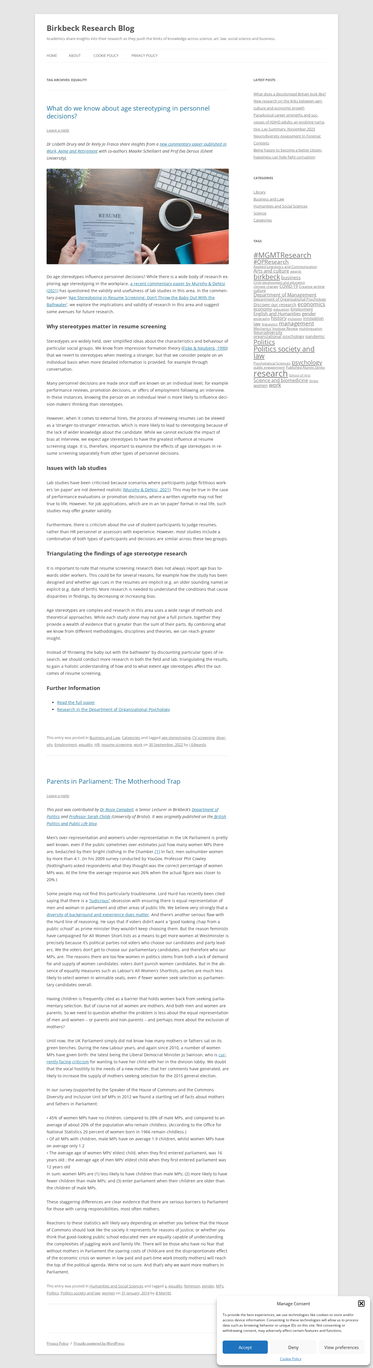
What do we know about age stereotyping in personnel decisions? (128, 112)
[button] (361, 1303)
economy (263, 309)
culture (260, 290)
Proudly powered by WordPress (99, 1343)
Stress (313, 381)
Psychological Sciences (272, 363)
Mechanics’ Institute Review (276, 328)
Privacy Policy (144, 55)
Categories (131, 737)
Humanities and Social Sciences (116, 1286)
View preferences (341, 1347)
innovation (313, 318)
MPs (220, 1286)
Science (260, 213)
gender (208, 1286)
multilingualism (310, 329)
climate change (266, 286)
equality (86, 744)
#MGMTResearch (282, 255)
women (108, 1293)
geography (262, 319)
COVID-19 (288, 286)
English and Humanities (277, 314)
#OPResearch (271, 262)
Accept (245, 1347)
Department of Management (285, 295)
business (291, 277)
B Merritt (163, 1293)
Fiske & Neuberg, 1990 (204, 348)
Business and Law (104, 737)
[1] (157, 851)
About (75, 55)
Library (260, 192)
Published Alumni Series (305, 367)
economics (311, 304)
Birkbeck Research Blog (90, 28)
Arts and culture (271, 271)
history (278, 318)
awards (295, 271)
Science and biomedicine (281, 380)
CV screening (203, 737)
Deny (293, 1347)
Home (52, 55)
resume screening (116, 744)
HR (97, 744)
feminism (192, 1286)
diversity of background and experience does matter (98, 914)
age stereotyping (176, 737)
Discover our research (275, 304)
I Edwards (197, 744)
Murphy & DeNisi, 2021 (146, 489)
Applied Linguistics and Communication (285, 266)
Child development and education (279, 282)
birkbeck (267, 276)
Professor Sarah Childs (89, 816)
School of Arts (299, 375)
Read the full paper (76, 702)
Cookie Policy (290, 1358)
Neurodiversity (268, 332)
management (296, 323)
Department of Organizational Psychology (290, 299)
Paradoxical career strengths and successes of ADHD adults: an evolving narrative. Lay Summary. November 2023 (289, 122)
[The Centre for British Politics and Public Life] (213, 816)
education (281, 309)
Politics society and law (80, 1293)
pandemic (315, 336)
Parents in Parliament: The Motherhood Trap (113, 781)
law (257, 324)
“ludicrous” (99, 900)
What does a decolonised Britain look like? (290, 94)
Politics (53, 1293)
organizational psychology (279, 336)
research (271, 373)
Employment (65, 744)
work (138, 744)
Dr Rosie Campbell (116, 809)
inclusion (295, 318)
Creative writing (312, 286)
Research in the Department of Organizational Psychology (113, 709)
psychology (307, 362)
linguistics (270, 324)
